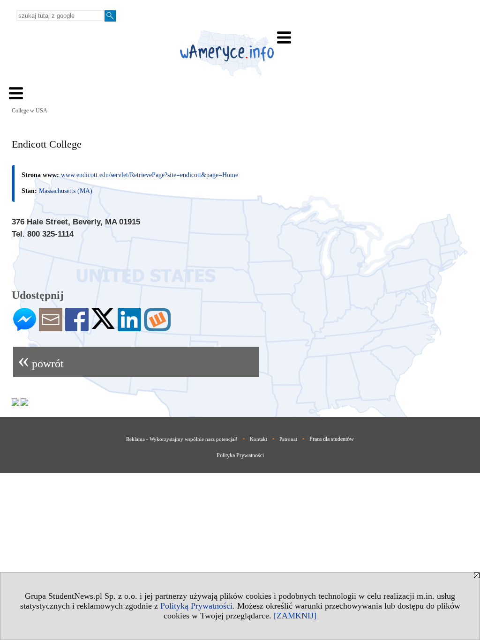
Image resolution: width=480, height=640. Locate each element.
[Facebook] (77, 327)
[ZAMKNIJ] (295, 615)
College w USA (29, 110)
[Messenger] (24, 327)
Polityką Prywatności (196, 605)
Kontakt (258, 439)
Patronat (288, 439)
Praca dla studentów (331, 439)
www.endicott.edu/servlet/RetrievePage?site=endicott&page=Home (149, 175)
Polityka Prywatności (240, 455)
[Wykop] (157, 327)
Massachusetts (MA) (65, 190)
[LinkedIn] (129, 327)
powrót (41, 359)
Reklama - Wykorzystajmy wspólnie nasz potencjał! (182, 439)
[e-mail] (50, 327)
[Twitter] (103, 325)
